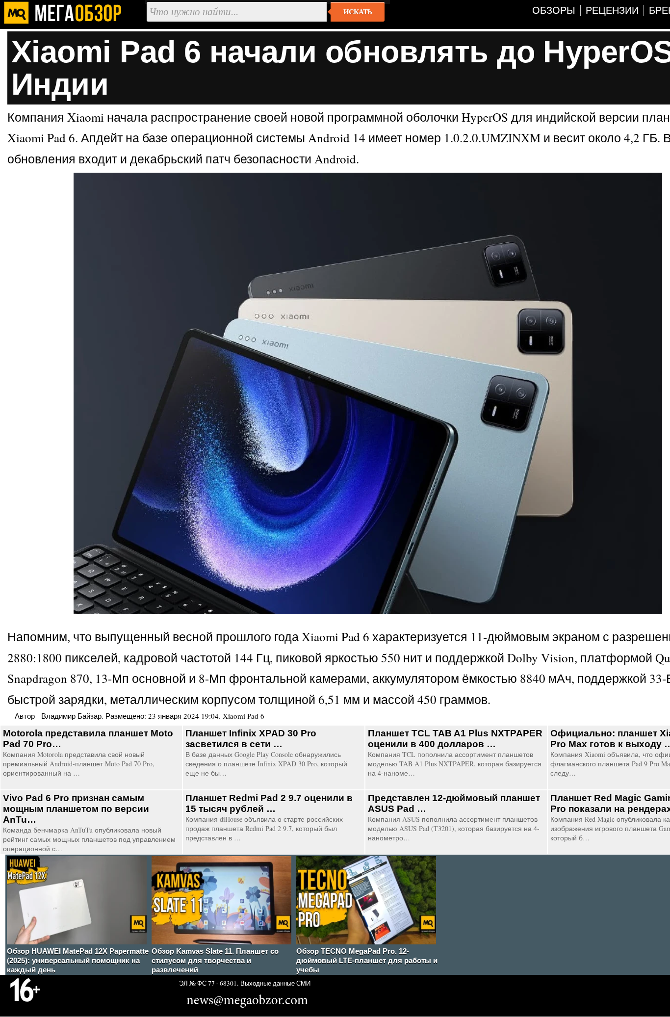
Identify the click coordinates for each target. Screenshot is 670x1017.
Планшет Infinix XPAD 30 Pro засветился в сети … (250, 738)
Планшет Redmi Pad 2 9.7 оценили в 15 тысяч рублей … (269, 803)
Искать (357, 12)
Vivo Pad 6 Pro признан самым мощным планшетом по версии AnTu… (76, 809)
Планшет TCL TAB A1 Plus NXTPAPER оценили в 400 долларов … (455, 738)
